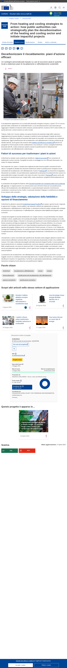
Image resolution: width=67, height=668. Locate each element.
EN (6, 48)
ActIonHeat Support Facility (32, 204)
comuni (40, 271)
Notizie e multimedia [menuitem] (50, 42)
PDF (28, 450)
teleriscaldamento (8, 275)
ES (10, 48)
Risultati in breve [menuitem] (19, 42)
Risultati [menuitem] (40, 42)
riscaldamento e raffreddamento (24, 271)
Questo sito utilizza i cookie (24, 661)
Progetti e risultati (14, 18)
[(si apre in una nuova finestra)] (7, 7)
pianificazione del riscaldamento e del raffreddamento (34, 275)
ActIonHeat (6, 271)
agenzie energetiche (9, 280)
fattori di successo (41, 158)
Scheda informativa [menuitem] (7, 42)
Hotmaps (42, 171)
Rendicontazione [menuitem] (30, 42)
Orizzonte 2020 (26, 18)
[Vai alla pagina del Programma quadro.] (4, 25)
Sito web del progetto (20, 345)
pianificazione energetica (27, 280)
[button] (55, 7)
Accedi (51, 7)
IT (17, 48)
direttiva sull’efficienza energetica (42, 142)
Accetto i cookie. (21, 665)
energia (49, 271)
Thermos (48, 175)
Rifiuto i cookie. (46, 665)
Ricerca (60, 7)
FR (14, 48)
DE (2, 48)
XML (11, 450)
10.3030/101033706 (17, 355)
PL (21, 48)
